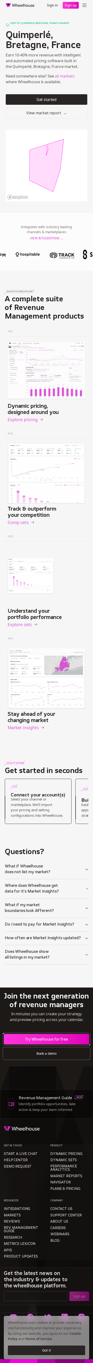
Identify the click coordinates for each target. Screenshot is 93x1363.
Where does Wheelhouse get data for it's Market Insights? (32, 889)
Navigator (60, 1182)
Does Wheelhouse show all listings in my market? (27, 955)
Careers (58, 1228)
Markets (12, 1215)
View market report (46, 113)
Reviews (12, 1222)
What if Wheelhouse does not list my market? (27, 869)
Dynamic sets (63, 1160)
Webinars (59, 1234)
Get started (46, 99)
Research (13, 1238)
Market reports (66, 1176)
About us (59, 1222)
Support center (66, 1215)
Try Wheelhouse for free (46, 1039)
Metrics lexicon (20, 1244)
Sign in (52, 5)
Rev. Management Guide (21, 1229)
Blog (54, 1241)
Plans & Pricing (65, 1189)
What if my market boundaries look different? (29, 908)
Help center (15, 1160)
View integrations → (46, 238)
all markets (64, 76)
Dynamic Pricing (66, 1154)
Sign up (71, 5)
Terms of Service (38, 1338)
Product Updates (21, 1256)
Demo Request (17, 1167)
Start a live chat (20, 1154)
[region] (46, 165)
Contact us (61, 1209)
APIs (8, 1250)
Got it (46, 1350)
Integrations (17, 1209)
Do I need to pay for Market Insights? (39, 925)
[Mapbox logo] (17, 197)
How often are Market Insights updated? (43, 938)
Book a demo (46, 1053)
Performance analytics (63, 1168)
